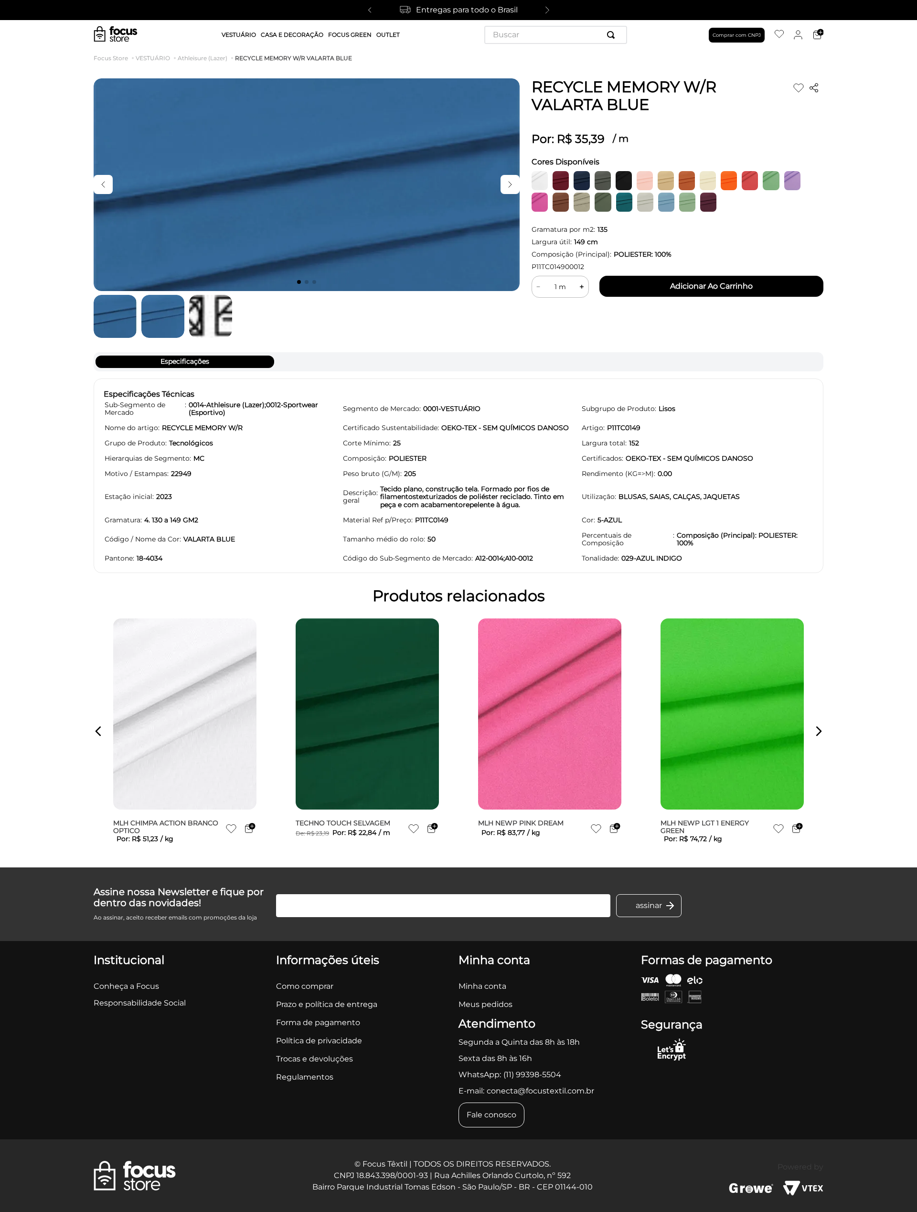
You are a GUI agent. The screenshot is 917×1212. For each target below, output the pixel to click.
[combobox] (555, 35)
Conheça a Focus (126, 986)
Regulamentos (304, 1077)
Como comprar (304, 986)
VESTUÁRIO (153, 58)
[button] (98, 731)
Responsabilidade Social (140, 1002)
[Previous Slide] (369, 10)
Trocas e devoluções (314, 1058)
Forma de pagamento (318, 1022)
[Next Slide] (547, 10)
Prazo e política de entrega (326, 1004)
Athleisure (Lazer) (202, 58)
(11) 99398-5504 (532, 1074)
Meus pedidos (485, 1004)
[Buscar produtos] (612, 35)
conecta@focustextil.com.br (540, 1090)
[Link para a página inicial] (113, 58)
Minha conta (482, 986)
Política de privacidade (319, 1040)
